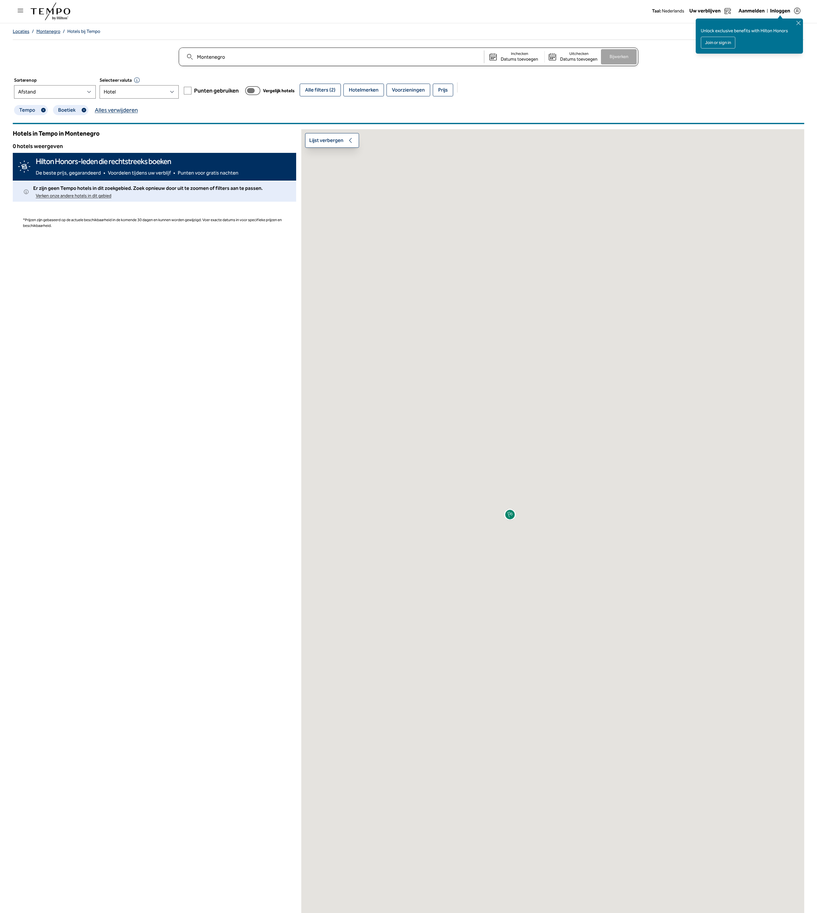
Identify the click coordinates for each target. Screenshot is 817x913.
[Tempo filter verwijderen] (43, 110)
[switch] (253, 90)
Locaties (21, 31)
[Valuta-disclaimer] (137, 80)
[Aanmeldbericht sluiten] (798, 23)
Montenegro (48, 31)
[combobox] (331, 57)
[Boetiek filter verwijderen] (84, 110)
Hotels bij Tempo (83, 31)
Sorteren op (25, 80)
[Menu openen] (20, 10)
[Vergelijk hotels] (252, 90)
